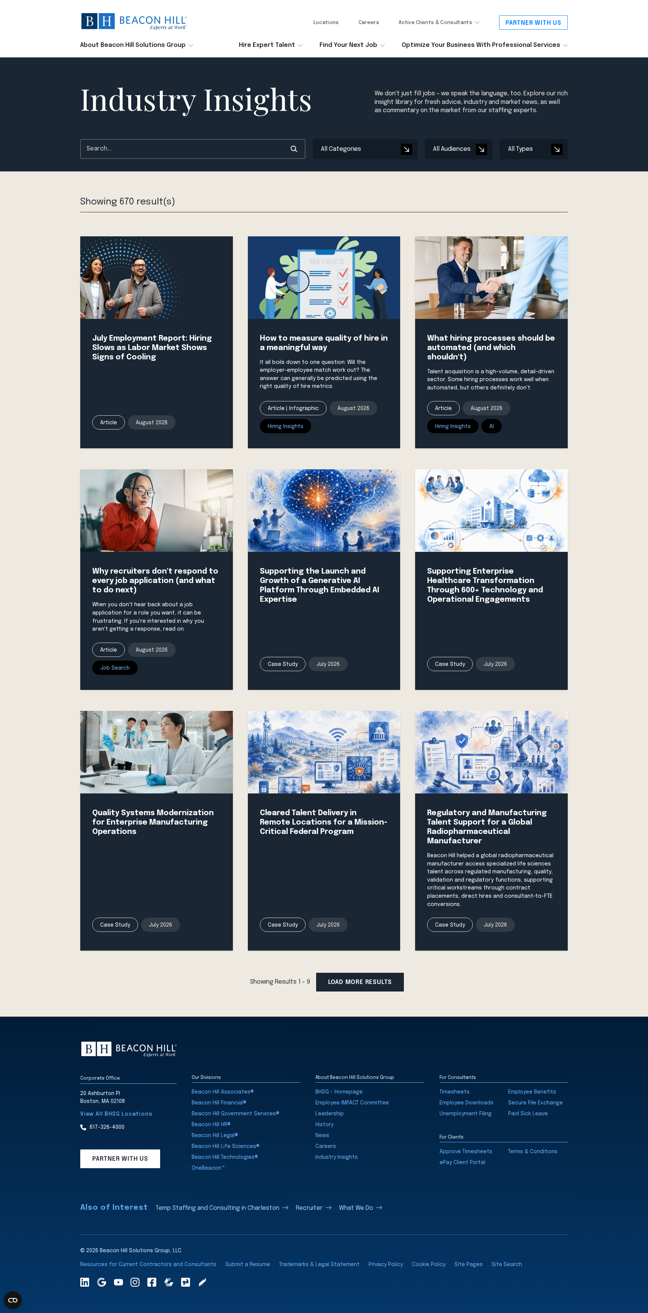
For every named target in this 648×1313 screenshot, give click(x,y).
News (322, 1135)
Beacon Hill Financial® (219, 1103)
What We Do (356, 1208)
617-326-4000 (107, 1127)
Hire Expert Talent (267, 45)
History (324, 1124)
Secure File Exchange (535, 1103)
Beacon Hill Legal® (215, 1135)
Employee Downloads (467, 1103)
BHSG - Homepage (339, 1092)
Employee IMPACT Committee (352, 1103)
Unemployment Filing (466, 1113)
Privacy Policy (386, 1264)
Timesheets (455, 1092)
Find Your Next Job (348, 45)
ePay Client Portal (462, 1162)
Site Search (507, 1264)
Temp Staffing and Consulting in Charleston (217, 1208)
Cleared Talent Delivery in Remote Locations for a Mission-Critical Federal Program (323, 822)
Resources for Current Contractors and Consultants (148, 1264)
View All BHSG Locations (116, 1114)
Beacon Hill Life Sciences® (226, 1146)
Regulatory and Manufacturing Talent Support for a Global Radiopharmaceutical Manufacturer (487, 827)
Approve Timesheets (466, 1151)
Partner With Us (533, 23)
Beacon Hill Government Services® (235, 1113)
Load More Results (360, 982)
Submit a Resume (247, 1264)
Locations (326, 22)
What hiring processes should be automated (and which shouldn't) (491, 348)
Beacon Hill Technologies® (225, 1157)
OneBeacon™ (208, 1168)
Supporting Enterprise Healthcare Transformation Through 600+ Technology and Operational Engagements (485, 586)
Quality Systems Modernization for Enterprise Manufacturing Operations (153, 822)
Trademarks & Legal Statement (319, 1264)
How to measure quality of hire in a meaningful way (324, 343)
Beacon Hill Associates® (223, 1092)
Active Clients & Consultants (435, 22)
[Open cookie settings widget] (13, 1300)
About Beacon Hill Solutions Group (133, 45)
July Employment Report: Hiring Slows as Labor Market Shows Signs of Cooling (152, 348)
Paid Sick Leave (528, 1113)
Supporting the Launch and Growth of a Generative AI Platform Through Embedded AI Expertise (319, 586)
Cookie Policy (429, 1264)
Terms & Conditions (533, 1151)
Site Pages (468, 1264)
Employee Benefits (532, 1092)
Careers (368, 22)
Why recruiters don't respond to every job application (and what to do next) (155, 581)
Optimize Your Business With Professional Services (481, 45)
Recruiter (309, 1208)
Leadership (329, 1113)
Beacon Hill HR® (211, 1124)
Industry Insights (336, 1157)
